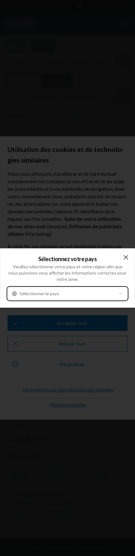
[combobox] (67, 293)
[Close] (126, 257)
